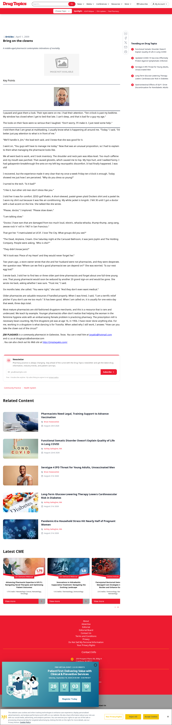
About (86, 621)
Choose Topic (60, 11)
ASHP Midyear (89, 11)
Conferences (101, 4)
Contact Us (86, 633)
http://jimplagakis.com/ (55, 342)
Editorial (86, 627)
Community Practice (12, 388)
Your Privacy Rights (86, 645)
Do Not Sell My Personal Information (86, 642)
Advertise (86, 624)
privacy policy (53, 377)
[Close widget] (95, 665)
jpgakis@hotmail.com (100, 334)
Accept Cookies (151, 717)
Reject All (133, 717)
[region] (86, 717)
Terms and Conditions (86, 636)
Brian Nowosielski (51, 422)
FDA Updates (101, 11)
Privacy (86, 639)
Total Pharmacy (113, 11)
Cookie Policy (25, 722)
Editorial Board (86, 630)
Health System (30, 388)
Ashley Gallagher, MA (53, 448)
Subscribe (107, 372)
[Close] (168, 716)
